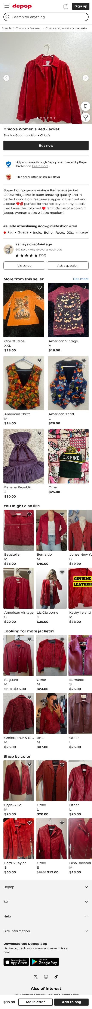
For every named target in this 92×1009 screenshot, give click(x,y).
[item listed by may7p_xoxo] (18, 588)
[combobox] (46, 17)
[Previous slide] (6, 77)
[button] (52, 255)
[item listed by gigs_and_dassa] (18, 530)
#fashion (61, 226)
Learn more (40, 166)
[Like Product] (40, 288)
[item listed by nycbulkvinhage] (51, 655)
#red (73, 226)
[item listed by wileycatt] (18, 780)
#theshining (27, 226)
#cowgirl (45, 226)
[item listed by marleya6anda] (51, 713)
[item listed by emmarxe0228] (18, 838)
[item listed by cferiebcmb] (51, 838)
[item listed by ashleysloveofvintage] (23, 310)
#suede (10, 226)
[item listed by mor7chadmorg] (51, 780)
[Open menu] (6, 6)
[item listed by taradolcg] (51, 588)
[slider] (46, 78)
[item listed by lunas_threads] (51, 530)
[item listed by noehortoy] (18, 713)
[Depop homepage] (22, 6)
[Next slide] (85, 77)
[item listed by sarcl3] (18, 655)
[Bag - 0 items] (66, 6)
